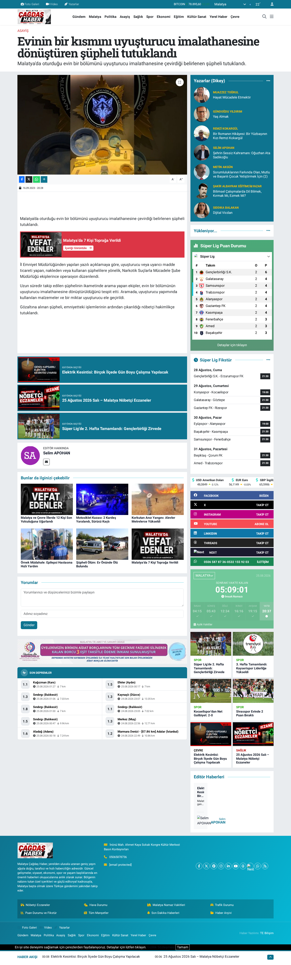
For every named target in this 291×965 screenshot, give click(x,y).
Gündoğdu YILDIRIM (227, 111)
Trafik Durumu (224, 905)
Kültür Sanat (196, 17)
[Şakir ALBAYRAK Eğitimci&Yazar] (202, 191)
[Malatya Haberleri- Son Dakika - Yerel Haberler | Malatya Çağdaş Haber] (34, 16)
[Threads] (243, 866)
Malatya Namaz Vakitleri (169, 905)
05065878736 (118, 857)
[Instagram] (221, 866)
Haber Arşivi (223, 913)
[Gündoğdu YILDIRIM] (202, 114)
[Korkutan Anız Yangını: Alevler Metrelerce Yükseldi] (158, 499)
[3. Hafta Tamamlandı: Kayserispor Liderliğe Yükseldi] (253, 644)
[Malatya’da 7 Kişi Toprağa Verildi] (158, 544)
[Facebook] (199, 866)
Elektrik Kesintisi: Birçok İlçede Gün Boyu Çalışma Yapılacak (210, 758)
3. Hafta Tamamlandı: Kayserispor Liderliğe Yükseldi (251, 668)
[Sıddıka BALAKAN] (202, 210)
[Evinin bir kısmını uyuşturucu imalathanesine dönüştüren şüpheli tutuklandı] (102, 124)
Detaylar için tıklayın (232, 345)
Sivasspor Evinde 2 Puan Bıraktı (249, 713)
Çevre (235, 17)
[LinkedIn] (228, 866)
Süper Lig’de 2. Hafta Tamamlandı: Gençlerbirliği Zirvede (209, 668)
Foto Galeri (32, 4)
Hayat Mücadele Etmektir (232, 97)
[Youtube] (235, 866)
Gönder (29, 625)
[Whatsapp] (257, 866)
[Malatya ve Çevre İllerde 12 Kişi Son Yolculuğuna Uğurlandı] (47, 499)
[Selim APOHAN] (30, 455)
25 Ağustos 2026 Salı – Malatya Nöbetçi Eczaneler (252, 758)
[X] (206, 866)
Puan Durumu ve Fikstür (41, 913)
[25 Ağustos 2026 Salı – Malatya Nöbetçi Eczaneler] (253, 734)
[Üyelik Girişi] (270, 4)
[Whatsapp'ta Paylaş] (36, 179)
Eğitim (179, 17)
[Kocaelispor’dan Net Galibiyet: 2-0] (210, 691)
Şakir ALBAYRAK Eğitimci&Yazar (237, 186)
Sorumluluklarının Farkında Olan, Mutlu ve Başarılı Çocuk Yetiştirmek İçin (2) (241, 174)
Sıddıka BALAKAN (226, 207)
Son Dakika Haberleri (165, 913)
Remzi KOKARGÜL (225, 128)
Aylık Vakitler (204, 624)
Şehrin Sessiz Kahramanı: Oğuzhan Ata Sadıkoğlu (241, 155)
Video (54, 4)
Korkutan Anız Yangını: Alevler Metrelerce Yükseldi (153, 519)
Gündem (79, 17)
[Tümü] (268, 81)
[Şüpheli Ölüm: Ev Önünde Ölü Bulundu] (102, 544)
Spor (149, 17)
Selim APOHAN (56, 453)
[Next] (250, 866)
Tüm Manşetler (98, 913)
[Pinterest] (213, 866)
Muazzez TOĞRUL (226, 92)
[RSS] (265, 866)
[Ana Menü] (272, 16)
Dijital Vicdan (222, 213)
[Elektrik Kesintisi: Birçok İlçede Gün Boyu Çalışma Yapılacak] (210, 734)
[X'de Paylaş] (29, 179)
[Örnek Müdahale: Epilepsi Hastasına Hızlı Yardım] (47, 544)
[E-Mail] (46, 462)
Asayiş (125, 17)
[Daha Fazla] (44, 179)
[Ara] (264, 16)
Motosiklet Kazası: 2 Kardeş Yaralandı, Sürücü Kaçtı (96, 519)
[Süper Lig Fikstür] (268, 360)
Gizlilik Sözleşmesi (161, 947)
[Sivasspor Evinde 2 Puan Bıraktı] (253, 691)
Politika (110, 17)
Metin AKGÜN (223, 167)
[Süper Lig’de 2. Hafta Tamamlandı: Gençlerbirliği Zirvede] (210, 644)
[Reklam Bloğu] (102, 651)
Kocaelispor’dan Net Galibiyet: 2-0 (208, 713)
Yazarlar (73, 4)
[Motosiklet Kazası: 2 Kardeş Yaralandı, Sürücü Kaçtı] (102, 499)
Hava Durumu (98, 905)
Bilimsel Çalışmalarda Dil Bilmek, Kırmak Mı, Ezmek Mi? (237, 193)
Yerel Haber (218, 17)
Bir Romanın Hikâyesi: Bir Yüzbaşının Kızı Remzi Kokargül (240, 136)
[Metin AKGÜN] (202, 171)
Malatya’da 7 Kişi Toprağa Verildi (155, 562)
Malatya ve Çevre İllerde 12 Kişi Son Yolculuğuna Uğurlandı (46, 519)
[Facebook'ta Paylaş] (22, 179)
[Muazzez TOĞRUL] (202, 94)
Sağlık (138, 17)
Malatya (95, 17)
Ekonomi (163, 17)
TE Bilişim (267, 933)
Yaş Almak (221, 116)
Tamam (182, 947)
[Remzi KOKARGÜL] (202, 133)
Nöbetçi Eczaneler (38, 905)
